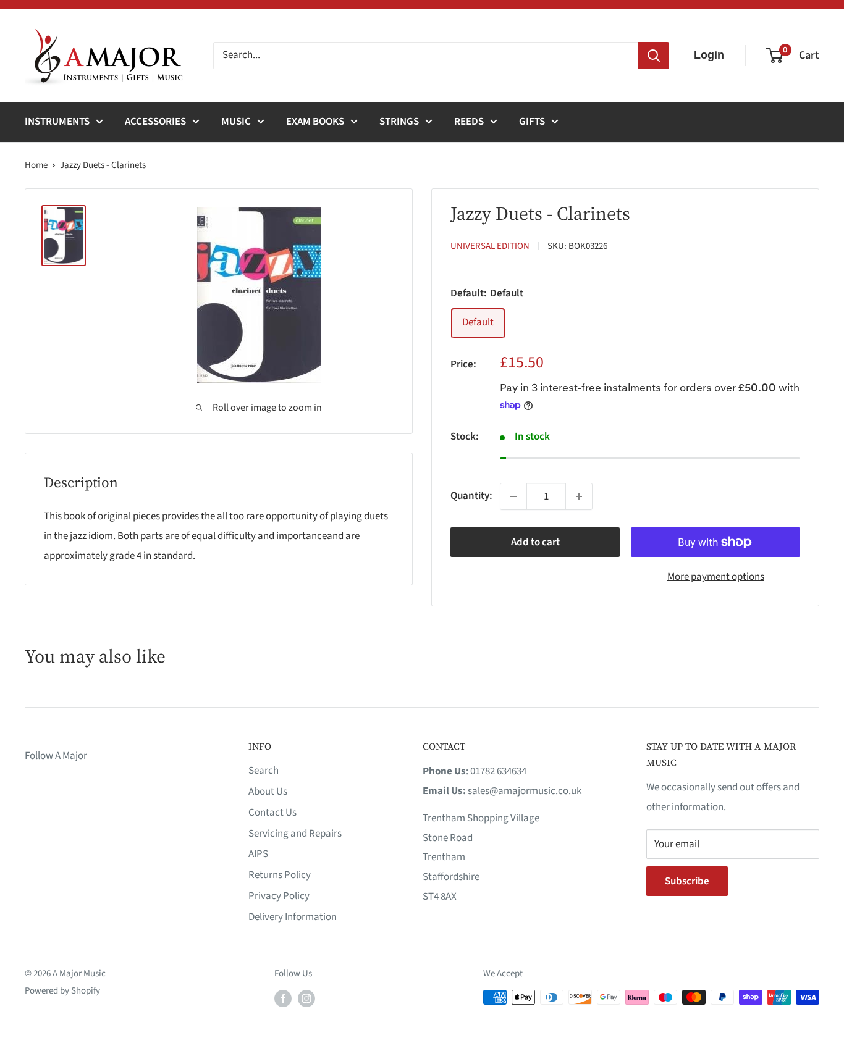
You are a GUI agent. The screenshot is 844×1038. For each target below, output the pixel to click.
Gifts (532, 121)
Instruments (57, 121)
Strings (399, 121)
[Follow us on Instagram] (306, 998)
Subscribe (687, 881)
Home (36, 165)
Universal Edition (490, 246)
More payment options (715, 576)
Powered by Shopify (62, 990)
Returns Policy (279, 875)
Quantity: (471, 495)
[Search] (653, 55)
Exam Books (315, 121)
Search (263, 770)
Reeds (469, 121)
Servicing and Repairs (295, 833)
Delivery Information (292, 917)
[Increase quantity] (579, 496)
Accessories (155, 121)
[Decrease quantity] (513, 496)
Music (236, 121)
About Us (267, 791)
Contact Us (272, 812)
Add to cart (535, 542)
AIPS (258, 854)
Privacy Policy (279, 896)
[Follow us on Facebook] (283, 998)
